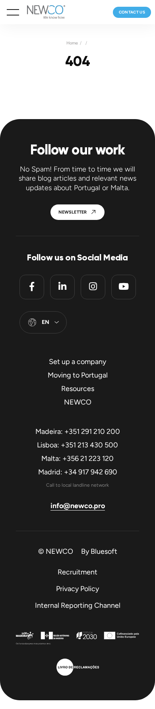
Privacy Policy (77, 588)
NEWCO (77, 402)
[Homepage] (42, 12)
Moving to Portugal (78, 375)
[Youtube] (123, 287)
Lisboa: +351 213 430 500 (77, 445)
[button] (13, 12)
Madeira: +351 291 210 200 (77, 431)
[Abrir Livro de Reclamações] (77, 668)
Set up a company (77, 361)
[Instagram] (93, 287)
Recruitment (77, 572)
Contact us (132, 12)
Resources (77, 388)
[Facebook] (31, 287)
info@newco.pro (77, 505)
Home (72, 43)
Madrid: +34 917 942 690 (77, 472)
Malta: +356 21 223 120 (77, 458)
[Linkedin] (62, 287)
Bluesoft (104, 551)
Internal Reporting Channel (77, 605)
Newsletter (72, 212)
